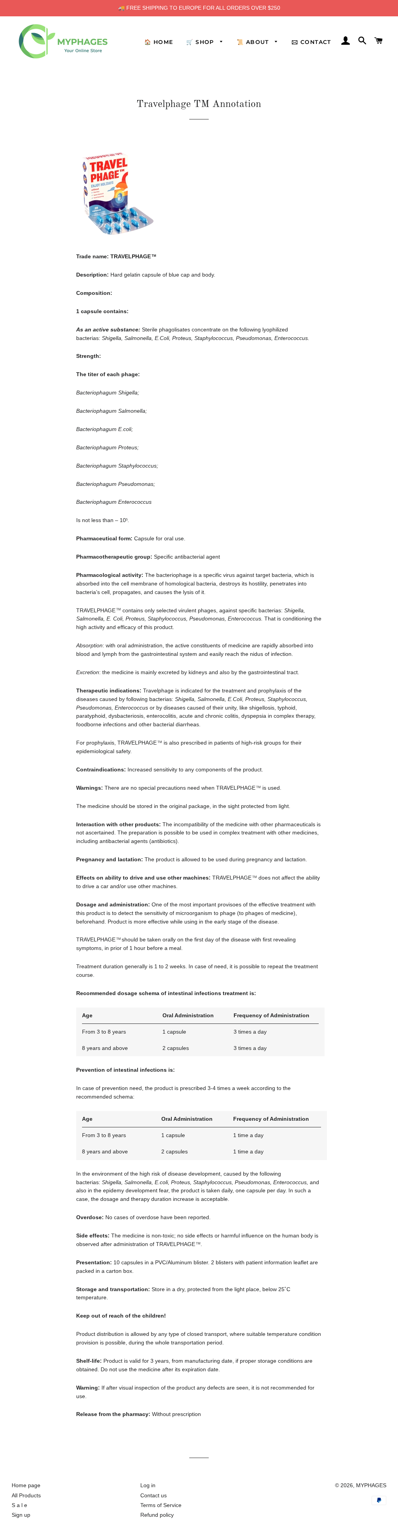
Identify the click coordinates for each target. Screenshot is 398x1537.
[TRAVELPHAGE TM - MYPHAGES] (118, 238)
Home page (26, 1485)
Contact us (153, 1495)
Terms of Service (161, 1505)
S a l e (19, 1505)
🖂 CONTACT (311, 42)
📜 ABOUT (254, 42)
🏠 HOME (158, 42)
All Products (26, 1495)
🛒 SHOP (201, 42)
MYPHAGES (371, 1485)
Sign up (21, 1515)
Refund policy (157, 1515)
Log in (147, 1485)
